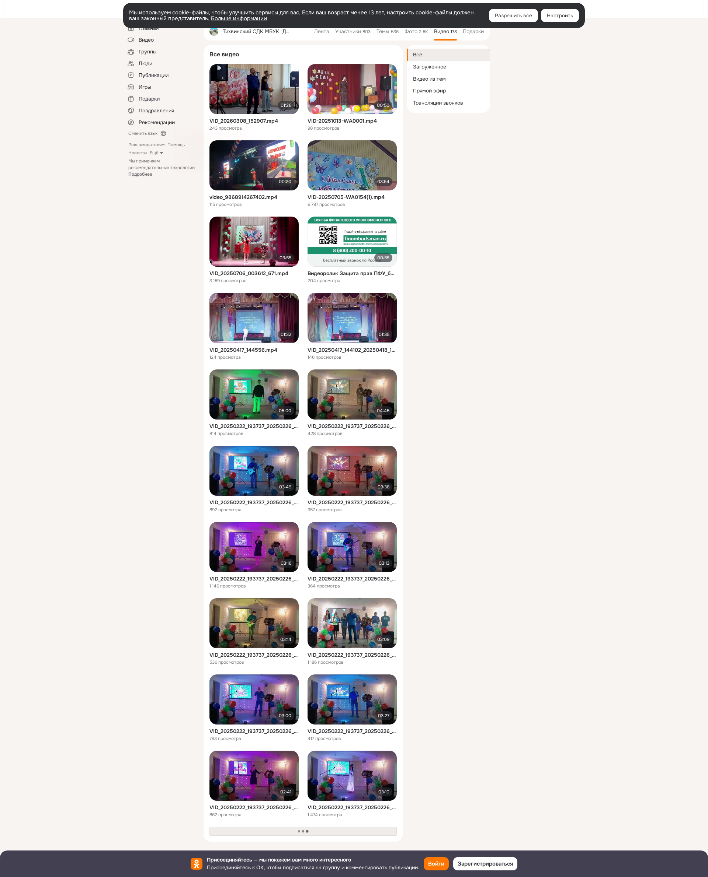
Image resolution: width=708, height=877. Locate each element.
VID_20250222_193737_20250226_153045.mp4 (352, 655)
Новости (137, 153)
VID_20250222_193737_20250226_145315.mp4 (254, 578)
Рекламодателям (146, 145)
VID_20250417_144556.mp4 (243, 350)
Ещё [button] (154, 153)
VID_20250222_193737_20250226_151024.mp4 (352, 578)
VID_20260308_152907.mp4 (243, 120)
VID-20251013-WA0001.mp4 (342, 120)
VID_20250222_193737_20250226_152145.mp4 (352, 426)
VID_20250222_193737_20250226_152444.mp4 (352, 731)
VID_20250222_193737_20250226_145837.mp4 (254, 426)
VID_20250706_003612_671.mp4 (248, 273)
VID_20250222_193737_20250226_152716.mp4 (254, 807)
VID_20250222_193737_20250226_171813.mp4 (254, 655)
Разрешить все (513, 15)
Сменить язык (142, 133)
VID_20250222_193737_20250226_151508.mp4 (352, 807)
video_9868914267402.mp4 (243, 197)
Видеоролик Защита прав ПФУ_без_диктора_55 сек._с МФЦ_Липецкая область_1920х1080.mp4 (352, 273)
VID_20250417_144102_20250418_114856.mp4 (352, 350)
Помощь (176, 145)
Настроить (560, 15)
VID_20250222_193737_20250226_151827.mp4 (254, 731)
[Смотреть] (254, 89)
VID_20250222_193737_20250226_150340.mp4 (352, 502)
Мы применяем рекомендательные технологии (161, 167)
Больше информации (239, 18)
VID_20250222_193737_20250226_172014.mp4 (254, 502)
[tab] (321, 31)
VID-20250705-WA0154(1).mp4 (346, 197)
